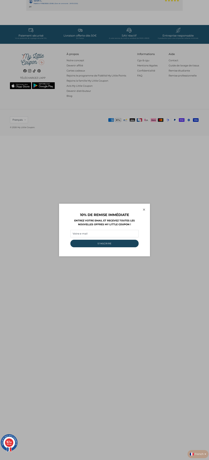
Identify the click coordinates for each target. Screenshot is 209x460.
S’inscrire (104, 243)
